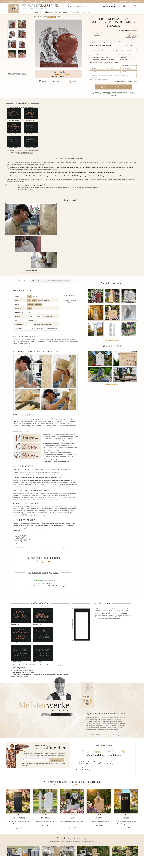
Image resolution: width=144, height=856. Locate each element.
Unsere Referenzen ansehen (125, 1)
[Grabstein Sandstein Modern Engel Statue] (112, 312)
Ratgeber (66, 12)
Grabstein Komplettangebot (25, 152)
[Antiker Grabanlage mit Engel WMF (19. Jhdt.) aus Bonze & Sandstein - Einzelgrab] (129, 329)
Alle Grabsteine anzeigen (111, 340)
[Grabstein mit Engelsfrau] (112, 296)
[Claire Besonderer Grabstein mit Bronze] (98, 801)
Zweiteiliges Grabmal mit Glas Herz (45, 821)
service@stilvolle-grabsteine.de (116, 735)
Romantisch (38, 304)
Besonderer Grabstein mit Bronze (99, 821)
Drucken (58, 81)
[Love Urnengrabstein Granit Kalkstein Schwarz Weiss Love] (72, 801)
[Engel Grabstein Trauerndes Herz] (95, 296)
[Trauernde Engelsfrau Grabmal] (129, 312)
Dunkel (34, 300)
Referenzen (86, 12)
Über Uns (48, 12)
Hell (29, 300)
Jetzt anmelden (57, 760)
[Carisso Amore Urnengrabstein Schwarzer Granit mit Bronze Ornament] (18, 801)
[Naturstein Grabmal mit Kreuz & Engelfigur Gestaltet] (112, 329)
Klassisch (30, 304)
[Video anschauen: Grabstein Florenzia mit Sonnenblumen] (44, 260)
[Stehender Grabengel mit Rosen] (95, 329)
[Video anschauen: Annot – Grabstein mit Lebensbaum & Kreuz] (28, 244)
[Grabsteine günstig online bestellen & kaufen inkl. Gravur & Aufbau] (13, 8)
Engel (29, 308)
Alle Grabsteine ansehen (83, 785)
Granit (29, 296)
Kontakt (75, 12)
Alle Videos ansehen (31, 270)
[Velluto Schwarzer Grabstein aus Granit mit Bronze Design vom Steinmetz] (125, 801)
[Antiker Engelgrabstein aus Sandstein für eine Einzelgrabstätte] (95, 312)
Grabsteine (38, 12)
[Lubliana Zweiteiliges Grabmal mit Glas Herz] (45, 801)
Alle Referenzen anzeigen (111, 384)
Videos (57, 12)
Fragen (74, 81)
